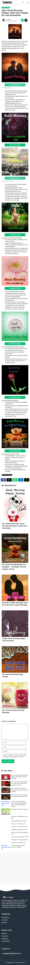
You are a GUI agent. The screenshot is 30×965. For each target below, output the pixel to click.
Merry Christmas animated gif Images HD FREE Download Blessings (19, 776)
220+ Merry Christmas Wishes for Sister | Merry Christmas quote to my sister (19, 783)
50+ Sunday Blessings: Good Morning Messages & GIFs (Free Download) (14, 526)
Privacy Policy (6, 941)
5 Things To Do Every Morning (19, 839)
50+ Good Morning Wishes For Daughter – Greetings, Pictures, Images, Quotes (14, 567)
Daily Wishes (5, 917)
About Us (4, 933)
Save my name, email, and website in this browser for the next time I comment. (14, 755)
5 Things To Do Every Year (18, 823)
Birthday (4, 920)
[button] (23, 2)
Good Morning (5, 7)
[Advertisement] (15, 868)
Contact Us (5, 936)
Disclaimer (5, 938)
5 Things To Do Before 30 (18, 842)
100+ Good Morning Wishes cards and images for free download (15, 12)
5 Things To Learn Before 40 (19, 826)
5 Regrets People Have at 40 (19, 829)
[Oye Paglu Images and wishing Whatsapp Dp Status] (7, 2)
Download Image (15, 85)
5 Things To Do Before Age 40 (19, 809)
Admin (9, 19)
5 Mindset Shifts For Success (19, 821)
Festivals (4, 922)
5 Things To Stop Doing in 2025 (19, 836)
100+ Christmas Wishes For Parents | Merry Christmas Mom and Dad (20, 790)
